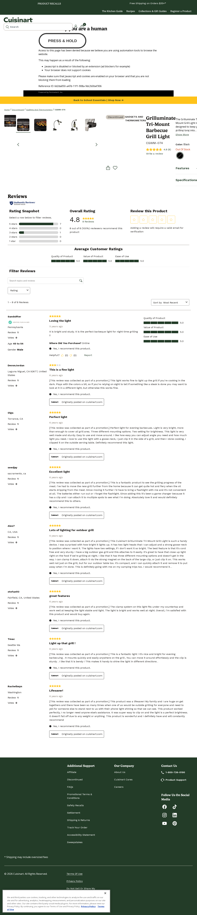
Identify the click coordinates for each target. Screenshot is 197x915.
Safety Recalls (75, 805)
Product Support (176, 779)
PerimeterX (54, 92)
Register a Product (180, 11)
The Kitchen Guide (112, 11)
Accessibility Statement (81, 834)
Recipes (130, 11)
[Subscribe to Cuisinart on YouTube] (164, 823)
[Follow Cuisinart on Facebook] (164, 806)
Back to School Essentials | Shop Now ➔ (98, 100)
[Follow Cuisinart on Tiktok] (174, 806)
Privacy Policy (74, 881)
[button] (23, 125)
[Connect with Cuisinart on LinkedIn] (174, 814)
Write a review (154, 153)
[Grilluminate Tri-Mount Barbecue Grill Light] (10, 121)
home (7, 110)
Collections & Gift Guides (153, 11)
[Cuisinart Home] (18, 20)
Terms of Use (74, 873)
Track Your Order (77, 827)
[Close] (105, 893)
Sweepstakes (74, 842)
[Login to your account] (76, 26)
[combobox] (38, 26)
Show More (182, 134)
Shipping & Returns (78, 820)
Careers (118, 786)
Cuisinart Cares (123, 779)
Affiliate (71, 772)
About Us (119, 772)
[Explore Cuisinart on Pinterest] (174, 823)
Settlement (73, 812)
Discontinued (18, 110)
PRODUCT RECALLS (49, 3)
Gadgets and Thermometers (39, 110)
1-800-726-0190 (175, 772)
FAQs (70, 786)
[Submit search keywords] (7, 26)
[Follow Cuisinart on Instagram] (164, 814)
